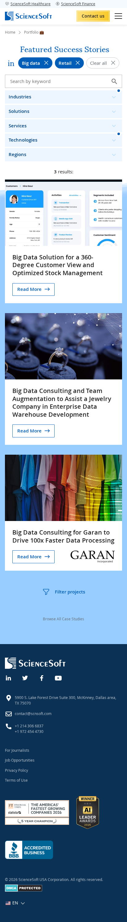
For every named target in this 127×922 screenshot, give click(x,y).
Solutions (19, 111)
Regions (17, 154)
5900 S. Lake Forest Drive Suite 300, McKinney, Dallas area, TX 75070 (65, 700)
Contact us (93, 16)
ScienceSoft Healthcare (30, 3)
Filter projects (70, 592)
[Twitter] (25, 677)
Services (18, 125)
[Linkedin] (8, 677)
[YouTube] (58, 677)
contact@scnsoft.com (33, 713)
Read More (29, 289)
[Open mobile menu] (118, 16)
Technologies (23, 140)
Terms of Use (16, 780)
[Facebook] (42, 677)
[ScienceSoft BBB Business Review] (29, 850)
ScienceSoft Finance (78, 3)
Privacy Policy (16, 770)
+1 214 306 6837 (29, 725)
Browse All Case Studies (63, 618)
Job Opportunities (20, 760)
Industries (20, 96)
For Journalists (17, 750)
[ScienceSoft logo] (28, 16)
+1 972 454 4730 (29, 731)
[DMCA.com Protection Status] (23, 890)
